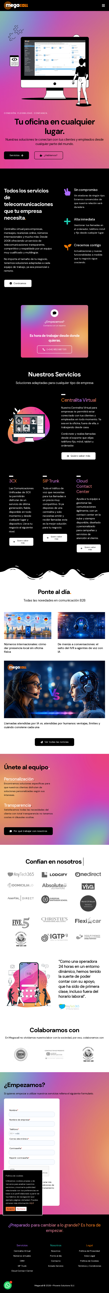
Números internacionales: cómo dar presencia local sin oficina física (25, 648)
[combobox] (12, 1133)
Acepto (10, 1209)
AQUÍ (31, 1203)
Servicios (15, 155)
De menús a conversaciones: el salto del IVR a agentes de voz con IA (80, 648)
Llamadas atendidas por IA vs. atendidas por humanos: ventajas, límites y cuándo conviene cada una (52, 725)
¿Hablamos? (50, 155)
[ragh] (16, 3)
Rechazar (21, 1209)
